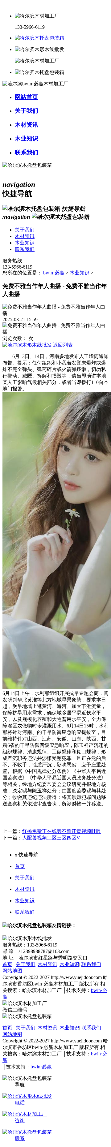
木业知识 (79, 272)
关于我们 (25, 877)
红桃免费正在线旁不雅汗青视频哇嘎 (61, 831)
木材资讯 (25, 889)
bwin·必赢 (53, 272)
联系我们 (25, 912)
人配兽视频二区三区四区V (51, 837)
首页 (20, 866)
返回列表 (62, 344)
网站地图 (12, 970)
